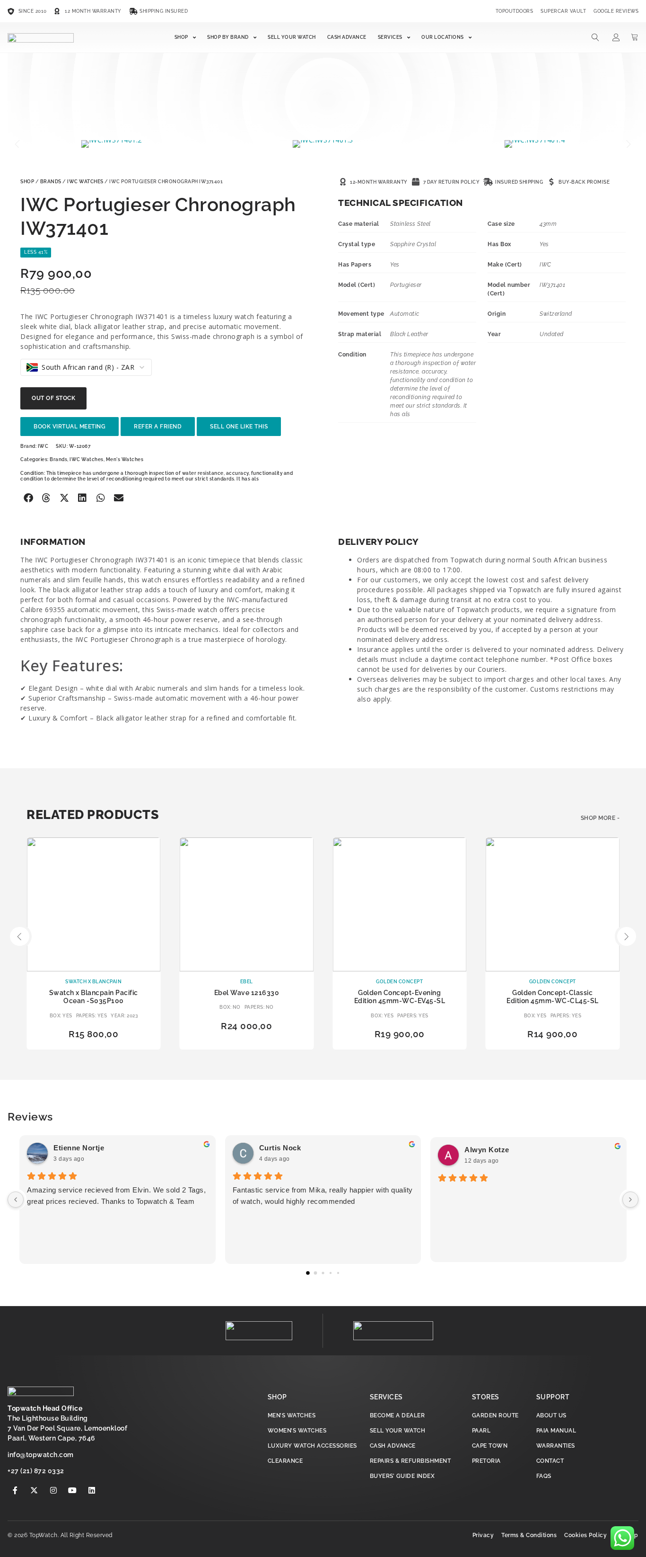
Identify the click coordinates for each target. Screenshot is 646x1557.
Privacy (483, 1535)
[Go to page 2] (323, 1273)
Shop (181, 37)
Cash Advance (347, 37)
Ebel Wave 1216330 (246, 992)
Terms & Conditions (529, 1535)
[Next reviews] (630, 1200)
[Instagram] (53, 1490)
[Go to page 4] (338, 1273)
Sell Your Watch (292, 37)
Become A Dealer (397, 1415)
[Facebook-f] (15, 1490)
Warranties (555, 1445)
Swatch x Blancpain (93, 981)
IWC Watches (85, 181)
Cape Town (490, 1445)
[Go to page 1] (315, 1273)
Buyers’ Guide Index (402, 1476)
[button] (18, 144)
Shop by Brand (228, 37)
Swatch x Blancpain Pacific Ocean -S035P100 (93, 997)
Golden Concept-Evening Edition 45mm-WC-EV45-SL (399, 997)
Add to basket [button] (247, 1042)
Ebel (246, 981)
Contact (550, 1461)
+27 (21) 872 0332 (36, 1471)
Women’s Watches (297, 1430)
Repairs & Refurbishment (410, 1461)
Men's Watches (125, 459)
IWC (43, 446)
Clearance (285, 1461)
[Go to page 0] (308, 1273)
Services (390, 37)
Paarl (481, 1430)
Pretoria (486, 1461)
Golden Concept (399, 981)
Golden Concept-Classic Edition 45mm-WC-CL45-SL (552, 997)
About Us (551, 1415)
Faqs (543, 1476)
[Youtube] (72, 1490)
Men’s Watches (292, 1415)
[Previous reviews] (16, 1200)
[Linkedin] (91, 1490)
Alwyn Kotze (486, 1150)
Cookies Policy (585, 1535)
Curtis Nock (280, 1148)
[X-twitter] (34, 1490)
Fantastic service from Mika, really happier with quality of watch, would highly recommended (323, 1195)
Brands (50, 181)
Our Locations (442, 37)
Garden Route (495, 1415)
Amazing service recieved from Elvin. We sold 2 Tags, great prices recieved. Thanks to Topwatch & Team (116, 1195)
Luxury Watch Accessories (312, 1445)
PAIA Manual (556, 1430)
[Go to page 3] (331, 1273)
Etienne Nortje (78, 1148)
